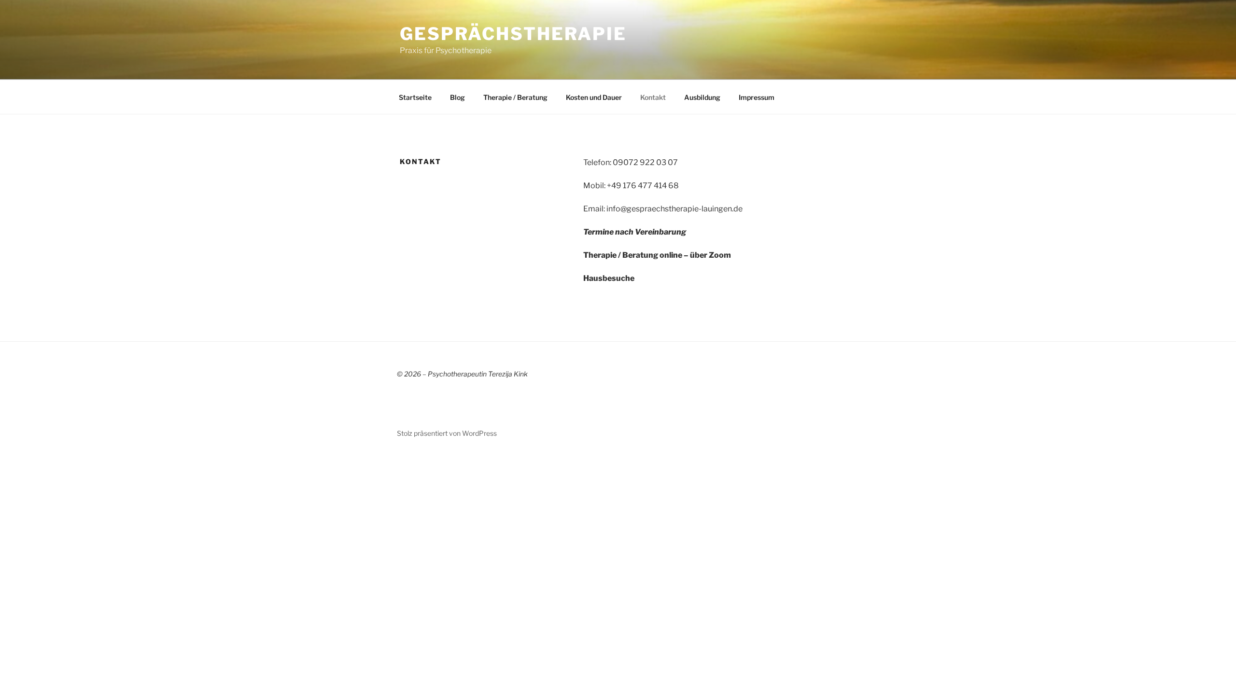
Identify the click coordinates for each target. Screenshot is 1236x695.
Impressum (756, 97)
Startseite (415, 97)
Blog (457, 97)
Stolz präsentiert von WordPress (447, 433)
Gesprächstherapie (513, 33)
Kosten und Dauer (594, 97)
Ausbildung (702, 97)
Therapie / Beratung (515, 97)
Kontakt (653, 97)
